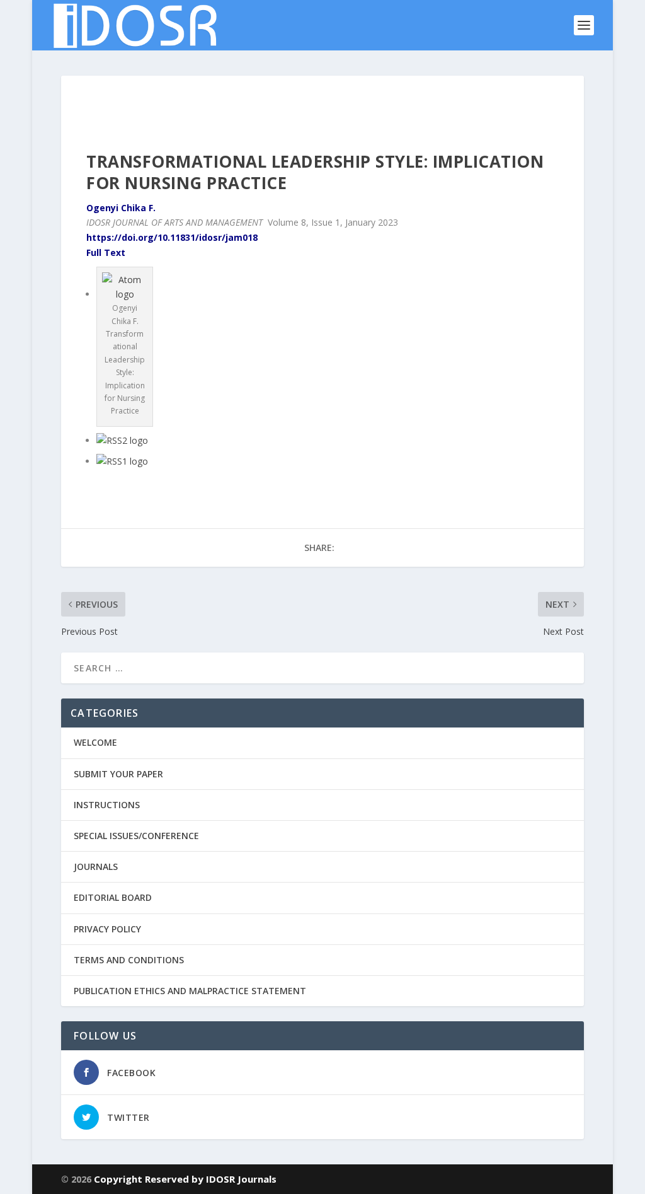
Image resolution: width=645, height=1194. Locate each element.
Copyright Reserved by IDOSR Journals (185, 1179)
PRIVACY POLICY (107, 929)
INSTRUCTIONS (107, 805)
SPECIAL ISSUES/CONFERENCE (136, 836)
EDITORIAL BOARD (113, 897)
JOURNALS (96, 866)
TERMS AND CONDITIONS (129, 960)
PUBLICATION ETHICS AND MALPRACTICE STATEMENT (190, 991)
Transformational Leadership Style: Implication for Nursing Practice (315, 172)
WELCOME (95, 742)
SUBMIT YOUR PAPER (118, 774)
